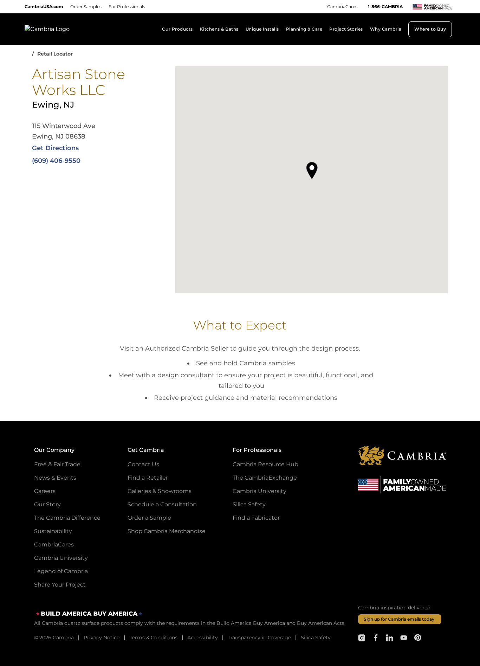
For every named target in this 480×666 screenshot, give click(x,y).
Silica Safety (249, 504)
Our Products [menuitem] (177, 29)
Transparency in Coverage (259, 637)
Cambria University (61, 558)
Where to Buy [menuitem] (430, 29)
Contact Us (143, 464)
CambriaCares (342, 6)
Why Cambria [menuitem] (385, 29)
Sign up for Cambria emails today (399, 619)
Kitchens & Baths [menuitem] (219, 29)
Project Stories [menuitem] (346, 29)
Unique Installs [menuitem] (262, 29)
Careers (45, 491)
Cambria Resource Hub (265, 464)
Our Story (47, 504)
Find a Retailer (148, 477)
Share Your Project (60, 584)
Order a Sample (149, 517)
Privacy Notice (101, 637)
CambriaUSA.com (44, 6)
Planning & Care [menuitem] (304, 29)
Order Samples (86, 6)
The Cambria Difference (67, 517)
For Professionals (127, 6)
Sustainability (53, 531)
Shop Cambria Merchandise (167, 531)
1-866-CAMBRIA (385, 6)
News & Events (55, 477)
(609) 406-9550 (56, 161)
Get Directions (55, 148)
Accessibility (202, 637)
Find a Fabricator (256, 517)
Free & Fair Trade (57, 464)
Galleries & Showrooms (160, 491)
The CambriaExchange (265, 477)
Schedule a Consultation (162, 504)
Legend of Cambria (61, 571)
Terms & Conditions (153, 637)
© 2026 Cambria (54, 637)
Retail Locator (55, 54)
